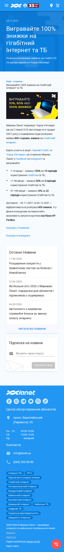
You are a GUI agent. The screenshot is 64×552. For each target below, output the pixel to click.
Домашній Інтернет (19, 504)
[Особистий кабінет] (25, 5)
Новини (17, 81)
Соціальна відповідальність (23, 513)
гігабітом (33, 175)
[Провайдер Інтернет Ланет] (25, 393)
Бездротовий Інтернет (20, 491)
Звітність (11, 537)
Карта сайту (12, 546)
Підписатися (43, 365)
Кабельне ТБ (42, 504)
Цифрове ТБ (15, 508)
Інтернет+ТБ (15, 473)
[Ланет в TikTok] (45, 401)
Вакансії (10, 532)
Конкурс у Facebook (17, 227)
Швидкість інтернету (19, 517)
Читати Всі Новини (32, 328)
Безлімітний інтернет (19, 499)
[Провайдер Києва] (16, 5)
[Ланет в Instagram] (16, 401)
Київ (8, 81)
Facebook (21, 158)
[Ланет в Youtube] (31, 401)
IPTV (29, 473)
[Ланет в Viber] (38, 401)
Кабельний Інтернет (19, 495)
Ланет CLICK (33, 541)
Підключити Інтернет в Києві (24, 477)
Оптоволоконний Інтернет (22, 486)
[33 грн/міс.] (33, 5)
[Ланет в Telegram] (23, 401)
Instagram (36, 158)
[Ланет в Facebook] (9, 401)
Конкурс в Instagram (18, 235)
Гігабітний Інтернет (18, 482)
